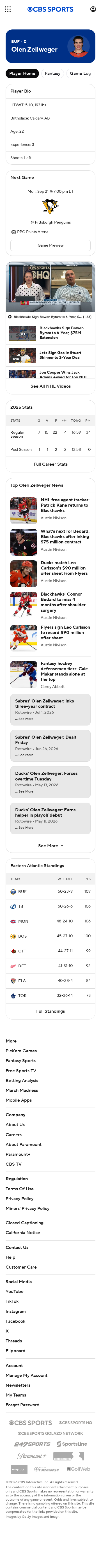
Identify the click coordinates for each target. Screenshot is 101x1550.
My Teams (16, 1395)
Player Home (22, 73)
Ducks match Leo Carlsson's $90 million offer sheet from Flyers (64, 568)
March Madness (22, 1090)
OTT (22, 951)
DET (22, 966)
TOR (22, 995)
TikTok (12, 1301)
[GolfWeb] (78, 1469)
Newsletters (18, 1385)
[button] (8, 9)
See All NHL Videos (51, 386)
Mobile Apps (19, 1100)
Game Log (80, 73)
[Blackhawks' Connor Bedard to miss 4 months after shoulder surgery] (23, 605)
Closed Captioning (24, 1223)
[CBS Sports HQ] (75, 1422)
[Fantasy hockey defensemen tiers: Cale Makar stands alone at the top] (23, 674)
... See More (24, 719)
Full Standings (50, 1011)
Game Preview (51, 245)
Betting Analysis (22, 1080)
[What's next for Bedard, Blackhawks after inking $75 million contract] (23, 542)
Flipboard (16, 1351)
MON (23, 921)
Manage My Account (26, 1375)
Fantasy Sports (21, 1061)
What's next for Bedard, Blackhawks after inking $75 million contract (65, 537)
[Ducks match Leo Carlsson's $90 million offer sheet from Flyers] (23, 573)
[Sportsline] (72, 1443)
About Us (15, 1125)
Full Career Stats (51, 464)
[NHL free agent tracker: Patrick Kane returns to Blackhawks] (23, 510)
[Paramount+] (32, 1455)
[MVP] (19, 1467)
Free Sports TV (21, 1071)
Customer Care (21, 1267)
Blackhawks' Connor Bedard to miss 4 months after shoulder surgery (63, 602)
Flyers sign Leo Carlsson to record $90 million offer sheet (65, 632)
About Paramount (24, 1144)
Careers (14, 1135)
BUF (22, 891)
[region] (50, 287)
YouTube (15, 1291)
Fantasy (52, 73)
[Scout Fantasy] (47, 1469)
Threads (14, 1341)
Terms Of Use (20, 1189)
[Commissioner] (68, 1454)
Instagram (16, 1311)
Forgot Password (23, 1405)
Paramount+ (18, 1154)
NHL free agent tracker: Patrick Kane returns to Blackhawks (65, 505)
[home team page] (50, 207)
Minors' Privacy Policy (27, 1208)
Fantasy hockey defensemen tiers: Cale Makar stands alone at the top (64, 672)
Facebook (15, 1321)
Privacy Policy (19, 1199)
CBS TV (14, 1164)
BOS (22, 936)
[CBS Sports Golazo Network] (50, 1433)
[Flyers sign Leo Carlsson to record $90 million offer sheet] (23, 638)
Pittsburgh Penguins (53, 222)
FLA (22, 981)
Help (10, 1257)
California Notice (23, 1233)
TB (20, 906)
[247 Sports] (32, 1443)
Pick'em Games (21, 1051)
